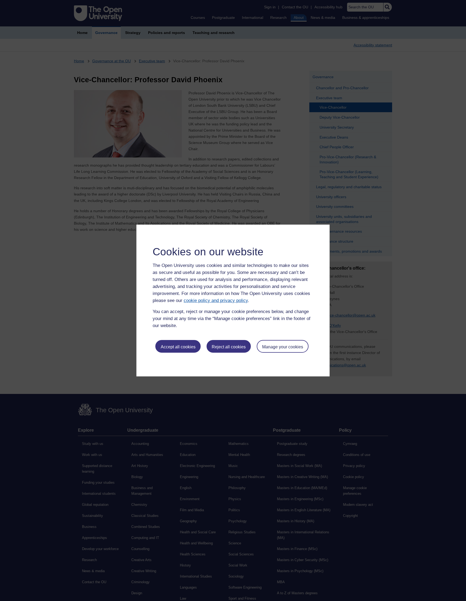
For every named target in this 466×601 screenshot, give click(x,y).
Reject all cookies (229, 347)
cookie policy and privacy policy (216, 300)
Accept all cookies (178, 347)
